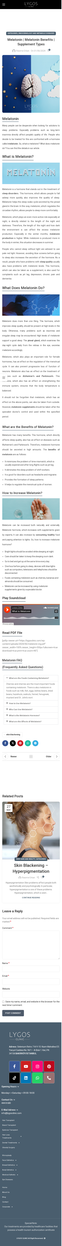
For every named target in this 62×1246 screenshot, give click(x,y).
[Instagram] (37, 1066)
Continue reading (31, 897)
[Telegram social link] (35, 743)
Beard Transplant (9, 1125)
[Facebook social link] (5, 743)
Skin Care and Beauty (25, 859)
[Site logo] (31, 4)
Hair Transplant (8, 1120)
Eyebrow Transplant (10, 1130)
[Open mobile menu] (4, 5)
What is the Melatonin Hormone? (24, 715)
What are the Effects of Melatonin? (25, 721)
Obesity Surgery (8, 1148)
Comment (7, 928)
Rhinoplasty (6, 1155)
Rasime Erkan (22, 51)
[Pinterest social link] (20, 743)
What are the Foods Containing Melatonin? (29, 678)
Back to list (31, 756)
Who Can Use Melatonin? (21, 709)
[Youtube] (26, 1066)
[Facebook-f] (14, 1066)
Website (6, 989)
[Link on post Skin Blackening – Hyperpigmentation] (31, 830)
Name (5, 963)
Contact (5, 1202)
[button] (31, 678)
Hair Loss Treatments (6, 1136)
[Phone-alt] (49, 1078)
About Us (5, 1192)
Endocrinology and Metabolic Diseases (36, 33)
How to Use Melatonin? (20, 703)
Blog (4, 1197)
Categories (13, 33)
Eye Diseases (7, 1180)
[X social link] (13, 743)
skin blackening (13, 734)
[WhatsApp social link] (28, 743)
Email (5, 975)
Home (4, 1187)
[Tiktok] (14, 1078)
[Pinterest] (49, 1066)
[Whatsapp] (37, 1078)
